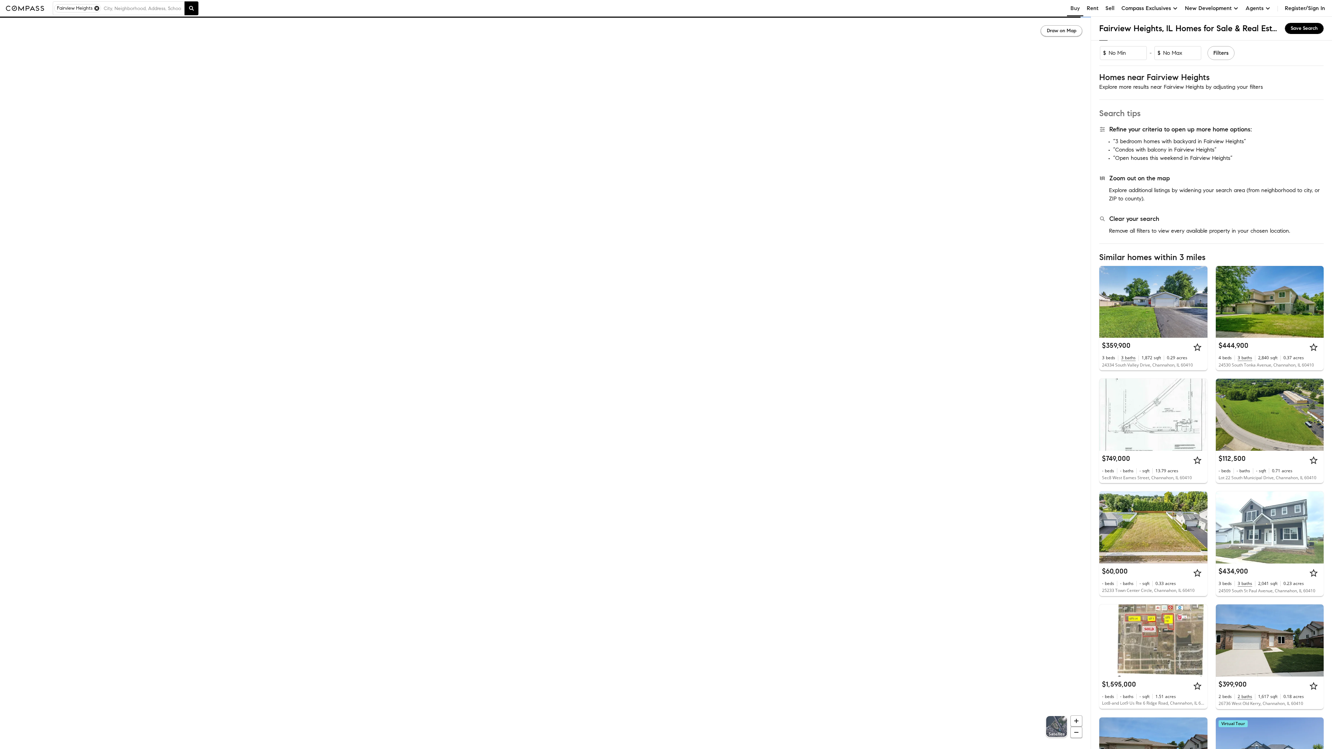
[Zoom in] (1076, 720)
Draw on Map (1061, 31)
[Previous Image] (1107, 301)
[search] (191, 8)
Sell (1110, 8)
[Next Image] (1199, 301)
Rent (1093, 8)
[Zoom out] (1076, 732)
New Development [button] (1208, 8)
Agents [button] (1255, 8)
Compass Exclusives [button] (1146, 8)
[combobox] (142, 8)
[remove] (97, 8)
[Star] (1197, 347)
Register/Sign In (1305, 8)
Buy (1075, 8)
